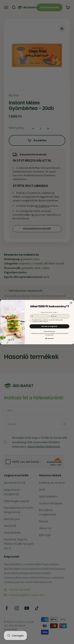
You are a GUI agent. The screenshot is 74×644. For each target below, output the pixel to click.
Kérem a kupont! (49, 326)
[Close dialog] (71, 303)
